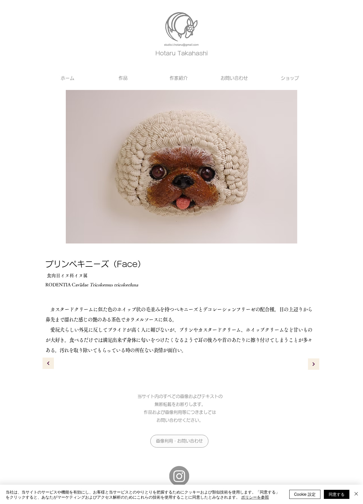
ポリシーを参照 (255, 497)
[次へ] (48, 363)
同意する (337, 494)
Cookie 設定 (305, 494)
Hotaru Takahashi (181, 53)
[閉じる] (356, 494)
